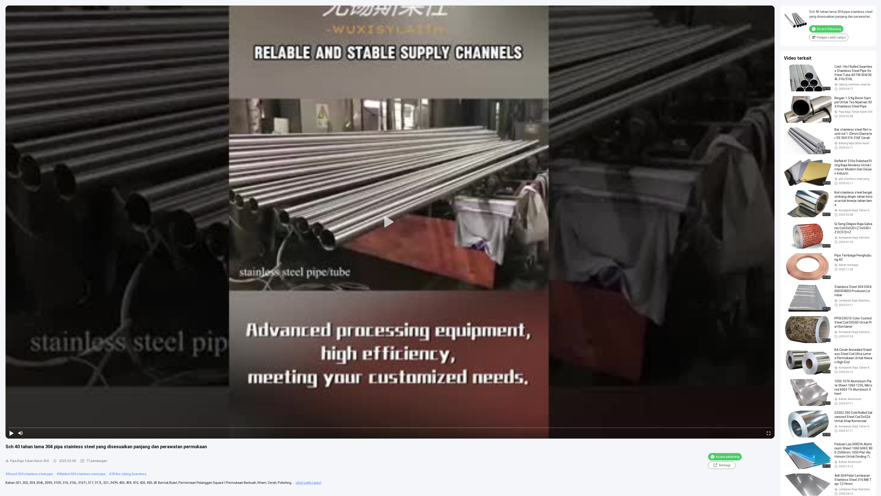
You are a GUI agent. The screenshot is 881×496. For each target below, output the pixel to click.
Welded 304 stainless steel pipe (82, 474)
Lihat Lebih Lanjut (308, 483)
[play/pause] (11, 433)
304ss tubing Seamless (129, 474)
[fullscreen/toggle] (768, 433)
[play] (390, 222)
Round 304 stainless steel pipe (30, 474)
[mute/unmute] (20, 433)
